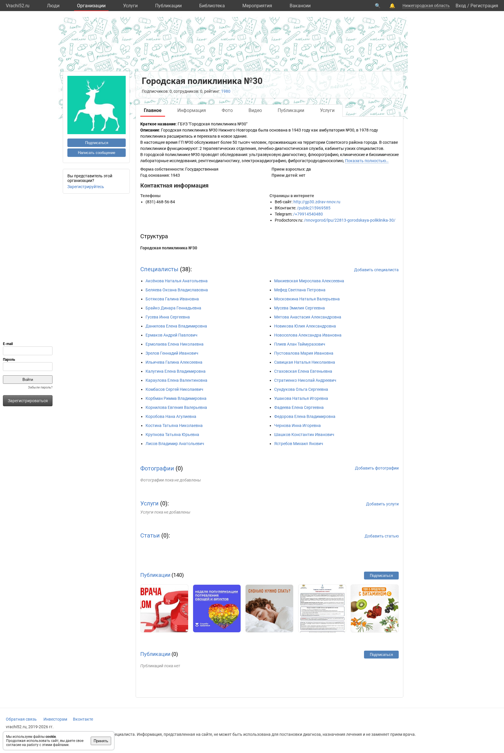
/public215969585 (313, 208)
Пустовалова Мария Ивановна (303, 353)
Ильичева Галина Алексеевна (174, 362)
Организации (91, 5)
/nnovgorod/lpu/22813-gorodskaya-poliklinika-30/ (350, 220)
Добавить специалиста (376, 269)
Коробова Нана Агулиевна (171, 416)
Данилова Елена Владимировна (176, 326)
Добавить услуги (382, 504)
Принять (101, 741)
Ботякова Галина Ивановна (172, 299)
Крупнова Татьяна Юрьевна (172, 434)
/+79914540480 (308, 214)
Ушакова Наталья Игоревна (301, 398)
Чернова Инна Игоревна (297, 425)
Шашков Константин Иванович (304, 434)
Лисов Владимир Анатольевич (175, 443)
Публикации (168, 5)
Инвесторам (55, 719)
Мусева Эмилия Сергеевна (299, 308)
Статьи (150, 535)
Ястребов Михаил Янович (298, 443)
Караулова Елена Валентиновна (176, 380)
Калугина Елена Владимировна (176, 371)
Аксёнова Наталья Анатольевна (177, 281)
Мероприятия (257, 5)
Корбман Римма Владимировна (176, 398)
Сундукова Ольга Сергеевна (301, 389)
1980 (225, 91)
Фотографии (157, 468)
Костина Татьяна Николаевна (174, 425)
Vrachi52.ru (17, 5)
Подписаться (96, 143)
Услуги (130, 5)
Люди (53, 5)
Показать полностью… (366, 160)
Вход (461, 5)
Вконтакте (83, 719)
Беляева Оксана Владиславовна (177, 290)
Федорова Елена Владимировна (304, 416)
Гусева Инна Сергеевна (168, 317)
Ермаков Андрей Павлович (171, 335)
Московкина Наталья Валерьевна (307, 299)
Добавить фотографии (377, 468)
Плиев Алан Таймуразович (299, 344)
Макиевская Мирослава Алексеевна (309, 281)
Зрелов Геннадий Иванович (172, 353)
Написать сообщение (96, 152)
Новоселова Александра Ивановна (308, 335)
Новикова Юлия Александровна (305, 326)
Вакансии (300, 5)
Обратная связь (21, 719)
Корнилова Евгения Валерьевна (176, 407)
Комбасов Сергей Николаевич (174, 389)
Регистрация (484, 5)
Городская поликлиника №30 (168, 248)
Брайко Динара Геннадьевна (173, 308)
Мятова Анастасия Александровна (307, 317)
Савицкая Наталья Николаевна (304, 362)
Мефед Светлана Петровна (300, 290)
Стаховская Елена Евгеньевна (303, 371)
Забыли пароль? (40, 387)
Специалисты (159, 269)
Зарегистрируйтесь (85, 186)
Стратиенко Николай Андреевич (305, 380)
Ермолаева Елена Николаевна (175, 344)
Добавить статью (382, 536)
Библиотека (212, 5)
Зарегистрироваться (28, 400)
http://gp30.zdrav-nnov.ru (316, 201)
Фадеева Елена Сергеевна (299, 407)
